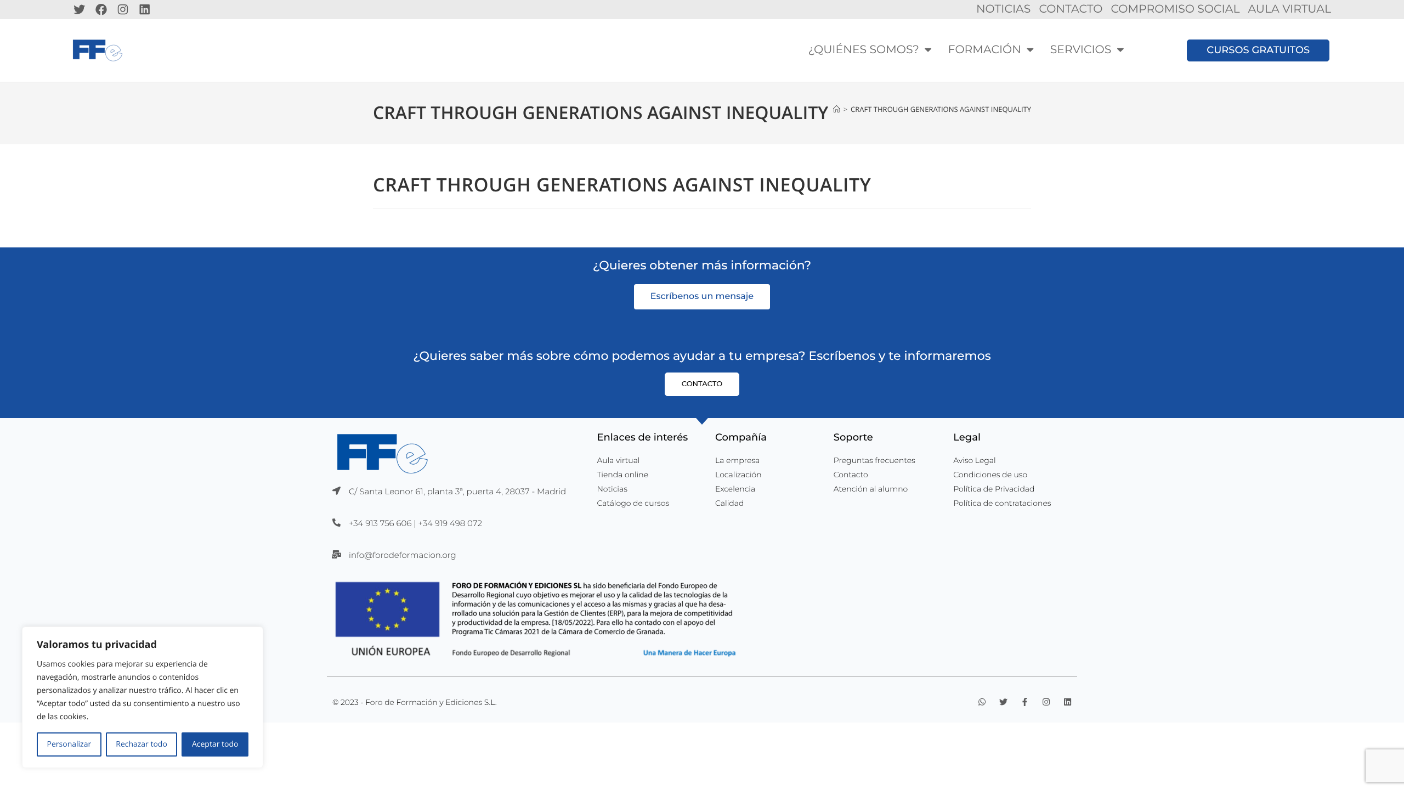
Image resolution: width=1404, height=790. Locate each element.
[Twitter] (79, 9)
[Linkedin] (144, 9)
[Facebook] (101, 9)
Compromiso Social (1175, 9)
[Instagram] (123, 9)
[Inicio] (836, 109)
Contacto (1070, 9)
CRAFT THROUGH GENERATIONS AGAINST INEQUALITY (941, 109)
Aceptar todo (215, 744)
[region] (142, 697)
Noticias (1003, 9)
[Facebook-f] (1025, 702)
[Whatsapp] (982, 702)
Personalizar (69, 744)
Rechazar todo (141, 744)
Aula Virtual (1289, 9)
